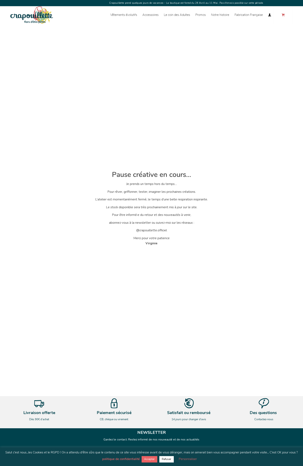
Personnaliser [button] (188, 459)
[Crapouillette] (31, 15)
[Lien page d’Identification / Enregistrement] (269, 15)
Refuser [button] (166, 459)
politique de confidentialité (121, 459)
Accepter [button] (149, 459)
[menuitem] (124, 15)
